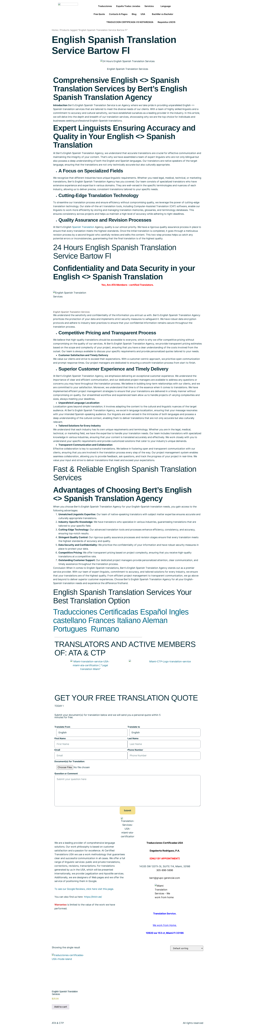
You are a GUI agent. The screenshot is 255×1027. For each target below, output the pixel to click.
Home (55, 30)
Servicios (149, 6)
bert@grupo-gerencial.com (164, 878)
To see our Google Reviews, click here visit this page (83, 889)
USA (143, 14)
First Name (60, 738)
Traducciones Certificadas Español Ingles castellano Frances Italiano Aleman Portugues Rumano (121, 620)
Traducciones (105, 6)
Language (166, 6)
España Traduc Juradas (128, 6)
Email (57, 749)
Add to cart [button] (60, 1006)
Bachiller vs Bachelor (162, 14)
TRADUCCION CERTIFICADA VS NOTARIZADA (129, 22)
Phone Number (135, 749)
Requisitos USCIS (166, 22)
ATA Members (119, 284)
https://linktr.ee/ (93, 896)
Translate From (62, 726)
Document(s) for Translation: (69, 761)
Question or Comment (66, 773)
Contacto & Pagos (118, 14)
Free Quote (99, 14)
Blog (134, 14)
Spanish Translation (83, 227)
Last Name (133, 738)
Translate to (134, 726)
